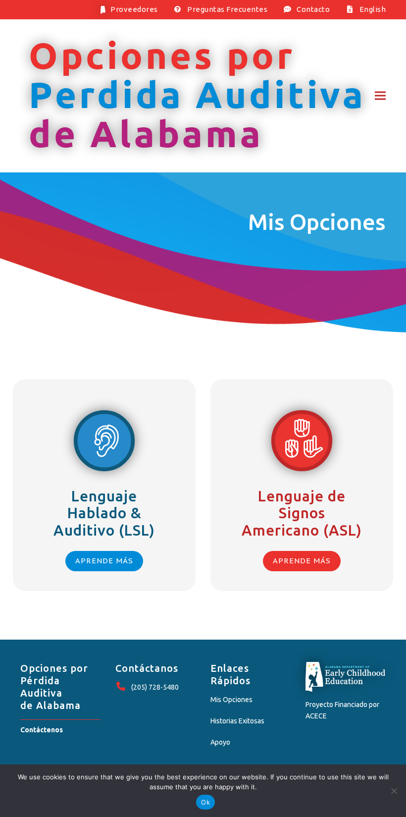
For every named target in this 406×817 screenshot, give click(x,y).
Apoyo (220, 742)
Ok (205, 802)
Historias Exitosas (237, 721)
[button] (380, 96)
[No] (394, 791)
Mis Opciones (231, 700)
